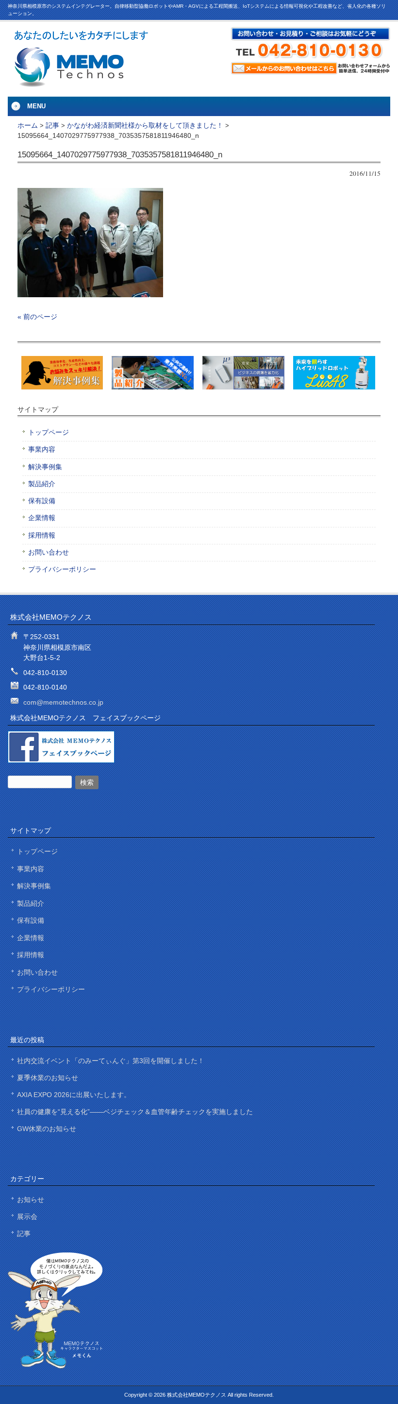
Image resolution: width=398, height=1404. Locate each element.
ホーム (27, 125)
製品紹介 (41, 484)
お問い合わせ (48, 552)
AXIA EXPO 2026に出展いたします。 (74, 1095)
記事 (52, 125)
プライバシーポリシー (62, 569)
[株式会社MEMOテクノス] (80, 84)
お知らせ (30, 1199)
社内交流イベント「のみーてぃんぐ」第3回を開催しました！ (110, 1061)
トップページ (48, 432)
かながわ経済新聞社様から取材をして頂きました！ (145, 125)
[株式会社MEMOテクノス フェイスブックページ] (61, 760)
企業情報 (41, 518)
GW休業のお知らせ (46, 1129)
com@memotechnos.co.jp (63, 702)
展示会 (27, 1216)
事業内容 (41, 449)
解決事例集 (45, 467)
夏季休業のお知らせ (47, 1078)
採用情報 (41, 535)
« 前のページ (37, 317)
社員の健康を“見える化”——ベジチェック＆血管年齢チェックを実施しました (135, 1112)
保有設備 (41, 501)
